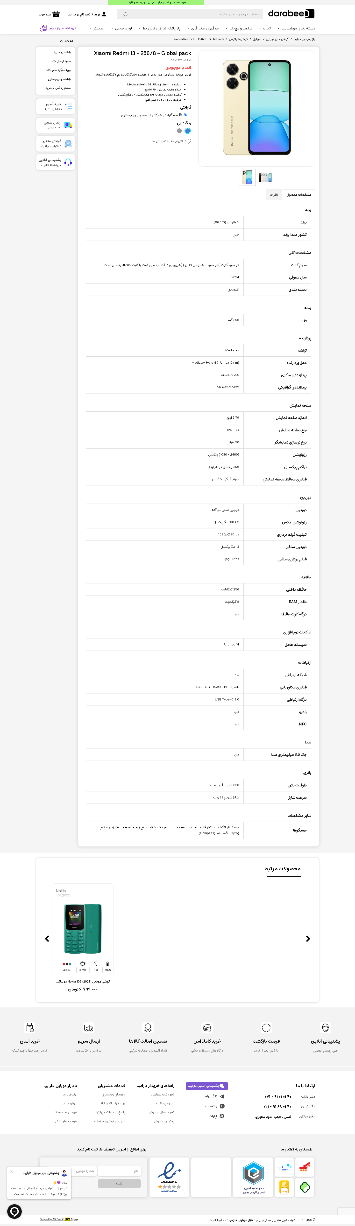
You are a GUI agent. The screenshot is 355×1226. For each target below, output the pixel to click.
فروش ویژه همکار (65, 1112)
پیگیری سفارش (164, 1121)
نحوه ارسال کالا (61, 61)
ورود (97, 14)
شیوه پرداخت (165, 1103)
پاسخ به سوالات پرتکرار (110, 1112)
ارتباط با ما (70, 1094)
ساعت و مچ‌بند (241, 28)
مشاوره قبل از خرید (58, 88)
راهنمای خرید (62, 52)
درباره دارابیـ (69, 1103)
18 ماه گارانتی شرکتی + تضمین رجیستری (151, 114)
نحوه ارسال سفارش (161, 1112)
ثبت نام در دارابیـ (79, 14)
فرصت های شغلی (65, 1121)
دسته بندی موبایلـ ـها (298, 28)
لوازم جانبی (123, 28)
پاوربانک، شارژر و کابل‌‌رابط (161, 28)
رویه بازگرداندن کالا (58, 70)
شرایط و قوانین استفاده (109, 1121)
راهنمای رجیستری (59, 79)
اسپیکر (98, 28)
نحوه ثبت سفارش (162, 1094)
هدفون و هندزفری (205, 28)
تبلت (267, 28)
